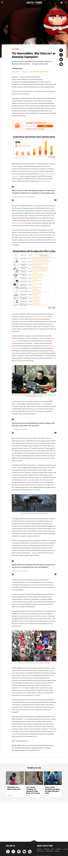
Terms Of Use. (41, 128)
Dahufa (21, 688)
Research (59, 849)
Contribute (46, 849)
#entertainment (44, 71)
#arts (31, 71)
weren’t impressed (18, 223)
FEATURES (15, 49)
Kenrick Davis (18, 68)
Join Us (53, 849)
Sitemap (57, 851)
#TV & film (36, 71)
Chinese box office (45, 181)
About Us (39, 849)
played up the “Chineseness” (37, 316)
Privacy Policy (49, 851)
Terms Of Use (40, 851)
